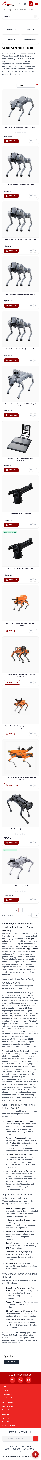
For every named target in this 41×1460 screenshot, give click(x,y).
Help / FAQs (6, 1422)
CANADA (6, 1449)
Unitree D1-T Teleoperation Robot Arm (20, 568)
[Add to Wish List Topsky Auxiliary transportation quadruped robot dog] (31, 682)
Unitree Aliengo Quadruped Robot (20, 829)
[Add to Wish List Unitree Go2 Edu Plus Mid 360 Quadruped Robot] (31, 360)
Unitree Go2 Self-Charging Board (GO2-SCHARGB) (20, 459)
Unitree (31, 9)
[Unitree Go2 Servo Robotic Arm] (20, 493)
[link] (12, 910)
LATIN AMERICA (29, 1449)
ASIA (17, 1447)
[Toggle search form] (19, 4)
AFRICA (10, 1447)
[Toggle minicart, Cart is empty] (31, 3)
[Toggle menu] (36, 3)
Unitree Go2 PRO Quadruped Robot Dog (20, 184)
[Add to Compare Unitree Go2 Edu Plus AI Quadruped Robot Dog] (35, 305)
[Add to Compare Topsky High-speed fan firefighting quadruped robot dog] (35, 631)
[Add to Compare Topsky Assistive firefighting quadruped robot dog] (35, 734)
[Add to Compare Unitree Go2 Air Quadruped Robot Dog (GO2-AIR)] (35, 141)
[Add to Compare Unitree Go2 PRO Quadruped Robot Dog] (35, 196)
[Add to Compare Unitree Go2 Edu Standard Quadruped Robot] (35, 251)
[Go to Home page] (8, 3)
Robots (16, 9)
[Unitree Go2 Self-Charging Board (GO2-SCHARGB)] (20, 439)
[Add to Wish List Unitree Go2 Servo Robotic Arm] (31, 525)
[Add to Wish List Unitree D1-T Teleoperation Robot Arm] (31, 580)
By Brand (23, 9)
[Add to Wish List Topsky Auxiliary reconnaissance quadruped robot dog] (31, 785)
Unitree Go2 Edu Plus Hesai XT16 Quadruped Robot (20, 404)
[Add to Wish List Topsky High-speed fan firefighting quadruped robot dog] (31, 631)
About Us (5, 1391)
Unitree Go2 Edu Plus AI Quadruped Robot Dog (20, 294)
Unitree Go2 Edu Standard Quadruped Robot (20, 239)
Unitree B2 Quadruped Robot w (20, 886)
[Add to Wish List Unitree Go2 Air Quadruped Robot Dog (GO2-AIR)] (31, 141)
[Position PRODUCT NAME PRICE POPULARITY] (26, 85)
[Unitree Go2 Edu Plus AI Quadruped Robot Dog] (20, 274)
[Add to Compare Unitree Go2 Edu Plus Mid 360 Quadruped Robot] (35, 360)
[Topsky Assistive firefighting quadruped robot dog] (20, 706)
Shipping (5, 1425)
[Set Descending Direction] (37, 85)
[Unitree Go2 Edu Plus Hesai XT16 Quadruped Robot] (20, 384)
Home (3, 9)
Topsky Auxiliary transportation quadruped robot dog (20, 675)
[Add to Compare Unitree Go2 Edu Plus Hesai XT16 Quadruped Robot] (35, 415)
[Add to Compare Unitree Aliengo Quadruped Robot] (35, 842)
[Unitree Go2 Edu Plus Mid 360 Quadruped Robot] (20, 329)
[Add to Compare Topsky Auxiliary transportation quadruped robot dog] (35, 682)
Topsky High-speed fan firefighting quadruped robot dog (20, 624)
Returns (12, 1425)
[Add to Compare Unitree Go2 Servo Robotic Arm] (35, 525)
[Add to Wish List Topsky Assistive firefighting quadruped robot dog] (31, 734)
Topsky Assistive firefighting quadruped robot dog (20, 727)
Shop (9, 9)
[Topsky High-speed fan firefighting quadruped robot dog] (20, 603)
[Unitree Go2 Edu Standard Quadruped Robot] (20, 219)
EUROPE (16, 1449)
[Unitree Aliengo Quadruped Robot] (20, 809)
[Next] (29, 910)
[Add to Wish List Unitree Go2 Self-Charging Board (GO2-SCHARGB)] (31, 470)
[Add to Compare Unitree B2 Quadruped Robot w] (35, 900)
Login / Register (7, 1406)
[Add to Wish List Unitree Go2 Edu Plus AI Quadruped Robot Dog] (31, 305)
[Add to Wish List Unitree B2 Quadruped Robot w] (31, 900)
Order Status (6, 1410)
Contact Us (5, 1418)
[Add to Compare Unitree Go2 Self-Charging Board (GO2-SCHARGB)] (35, 470)
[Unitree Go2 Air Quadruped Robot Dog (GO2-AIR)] (20, 107)
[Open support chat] (35, 1454)
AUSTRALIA (26, 1447)
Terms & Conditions (8, 1398)
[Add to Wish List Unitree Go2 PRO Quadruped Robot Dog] (31, 196)
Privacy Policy (7, 1394)
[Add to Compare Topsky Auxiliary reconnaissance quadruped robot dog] (35, 785)
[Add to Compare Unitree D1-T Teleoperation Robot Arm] (35, 580)
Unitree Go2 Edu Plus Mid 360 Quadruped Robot (20, 349)
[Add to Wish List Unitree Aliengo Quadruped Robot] (31, 842)
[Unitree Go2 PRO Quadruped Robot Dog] (20, 164)
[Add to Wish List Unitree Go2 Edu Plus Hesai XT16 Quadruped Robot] (31, 415)
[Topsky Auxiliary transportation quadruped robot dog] (20, 655)
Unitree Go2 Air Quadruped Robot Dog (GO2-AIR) (20, 128)
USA (20, 1451)
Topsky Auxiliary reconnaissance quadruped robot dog (20, 778)
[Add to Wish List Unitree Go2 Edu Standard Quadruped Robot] (31, 251)
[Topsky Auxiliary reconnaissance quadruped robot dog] (20, 757)
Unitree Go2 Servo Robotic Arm (20, 513)
